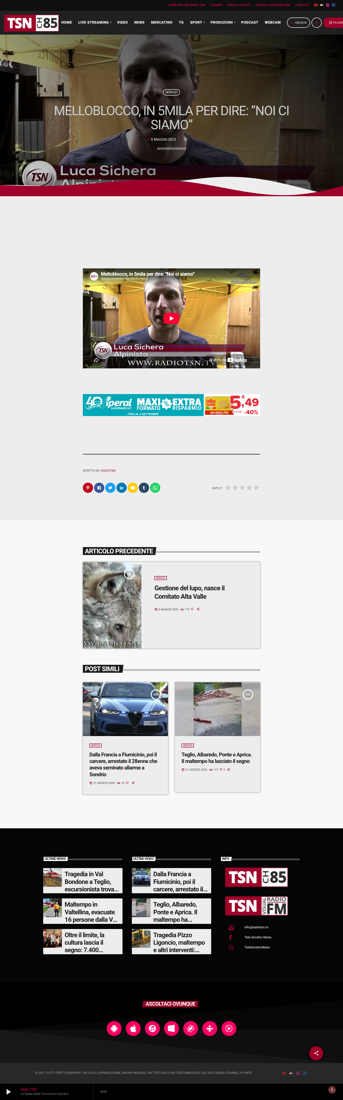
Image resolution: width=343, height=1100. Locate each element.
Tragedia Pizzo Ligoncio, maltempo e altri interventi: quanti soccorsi (179, 946)
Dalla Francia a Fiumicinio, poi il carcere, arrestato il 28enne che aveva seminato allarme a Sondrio (123, 765)
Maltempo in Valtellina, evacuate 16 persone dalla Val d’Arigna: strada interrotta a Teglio (91, 920)
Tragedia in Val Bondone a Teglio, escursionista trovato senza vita (92, 885)
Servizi (171, 92)
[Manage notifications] (332, 1089)
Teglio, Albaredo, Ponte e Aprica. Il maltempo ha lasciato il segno (175, 916)
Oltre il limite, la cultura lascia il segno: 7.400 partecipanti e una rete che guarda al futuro (88, 954)
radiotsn (108, 471)
